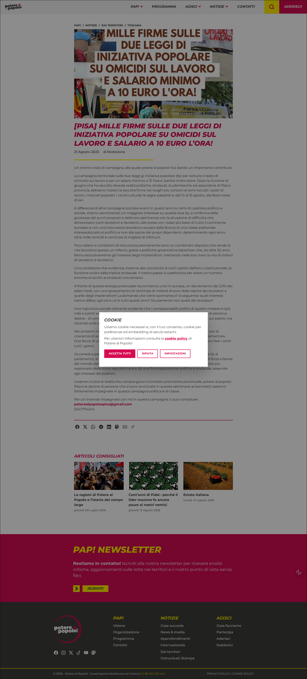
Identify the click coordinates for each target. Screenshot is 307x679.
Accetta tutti (120, 353)
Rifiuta (147, 353)
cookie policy (177, 338)
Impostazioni (175, 353)
